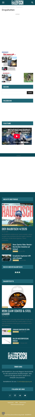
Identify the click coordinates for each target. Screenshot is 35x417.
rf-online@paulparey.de (24, 381)
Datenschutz (22, 402)
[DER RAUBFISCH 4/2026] (17, 214)
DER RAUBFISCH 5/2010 (8, 7)
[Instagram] (15, 395)
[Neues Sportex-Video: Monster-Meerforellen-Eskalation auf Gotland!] (6, 246)
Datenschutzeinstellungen (17, 404)
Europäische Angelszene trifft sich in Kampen (22, 256)
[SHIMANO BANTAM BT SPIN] (6, 331)
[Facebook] (10, 395)
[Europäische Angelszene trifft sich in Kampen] (6, 258)
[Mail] (20, 395)
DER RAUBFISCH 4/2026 (14, 229)
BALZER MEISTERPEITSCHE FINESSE (21, 339)
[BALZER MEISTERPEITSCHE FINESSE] (6, 340)
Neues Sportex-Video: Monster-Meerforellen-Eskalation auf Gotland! (22, 246)
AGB (16, 402)
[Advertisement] (17, 33)
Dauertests (4, 307)
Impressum (11, 402)
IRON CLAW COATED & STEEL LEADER (16, 312)
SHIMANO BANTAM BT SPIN (21, 329)
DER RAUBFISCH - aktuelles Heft (9, 225)
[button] (3, 2)
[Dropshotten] (9, 71)
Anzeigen (15, 251)
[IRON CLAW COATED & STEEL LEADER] (17, 296)
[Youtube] (25, 395)
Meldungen (15, 260)
